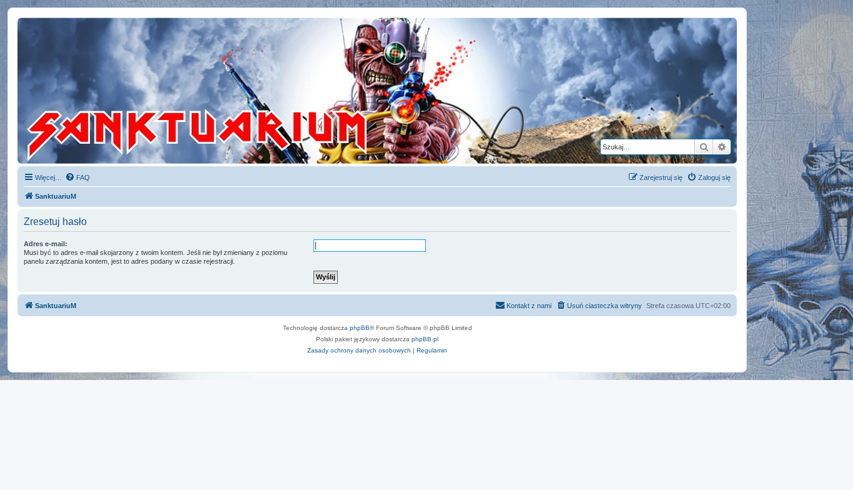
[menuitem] (77, 177)
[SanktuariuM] (255, 91)
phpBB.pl (425, 339)
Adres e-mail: (45, 244)
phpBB (360, 327)
